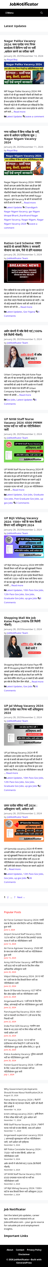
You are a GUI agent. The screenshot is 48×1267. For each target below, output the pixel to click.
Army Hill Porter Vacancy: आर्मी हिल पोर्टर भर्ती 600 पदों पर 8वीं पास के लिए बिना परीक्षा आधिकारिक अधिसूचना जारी (23, 966)
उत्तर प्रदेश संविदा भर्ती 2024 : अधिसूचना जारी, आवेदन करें (20, 807)
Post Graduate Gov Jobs (26, 498)
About (10, 1249)
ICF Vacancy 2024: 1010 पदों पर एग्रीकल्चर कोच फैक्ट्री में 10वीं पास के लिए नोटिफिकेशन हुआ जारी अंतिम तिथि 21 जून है (22, 1043)
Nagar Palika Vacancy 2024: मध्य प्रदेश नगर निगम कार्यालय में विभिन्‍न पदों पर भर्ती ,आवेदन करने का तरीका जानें (20, 46)
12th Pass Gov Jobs (14, 594)
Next (21, 897)
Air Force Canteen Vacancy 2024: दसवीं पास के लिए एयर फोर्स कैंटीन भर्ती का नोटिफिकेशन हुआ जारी (24, 923)
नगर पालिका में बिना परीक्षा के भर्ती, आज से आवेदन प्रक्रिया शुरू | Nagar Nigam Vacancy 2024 (22, 137)
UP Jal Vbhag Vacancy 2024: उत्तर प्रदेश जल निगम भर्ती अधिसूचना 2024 (24, 709)
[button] (41, 13)
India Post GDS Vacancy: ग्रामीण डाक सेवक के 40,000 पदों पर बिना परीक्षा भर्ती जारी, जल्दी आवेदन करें (23, 1029)
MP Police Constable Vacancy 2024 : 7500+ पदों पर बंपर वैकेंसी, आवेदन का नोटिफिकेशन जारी (23, 1153)
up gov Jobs (31, 598)
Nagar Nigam (28, 219)
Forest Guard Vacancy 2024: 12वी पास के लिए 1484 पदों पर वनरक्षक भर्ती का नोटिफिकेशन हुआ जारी (23, 1068)
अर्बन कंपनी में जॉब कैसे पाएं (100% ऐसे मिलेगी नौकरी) (23, 332)
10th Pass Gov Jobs (33, 590)
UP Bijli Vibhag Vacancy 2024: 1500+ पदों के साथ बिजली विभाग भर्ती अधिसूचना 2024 (22, 521)
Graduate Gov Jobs (14, 598)
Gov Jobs (10, 399)
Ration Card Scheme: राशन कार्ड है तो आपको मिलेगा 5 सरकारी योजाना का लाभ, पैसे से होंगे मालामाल (23, 246)
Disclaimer (24, 1254)
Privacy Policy (34, 1249)
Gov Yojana (29, 311)
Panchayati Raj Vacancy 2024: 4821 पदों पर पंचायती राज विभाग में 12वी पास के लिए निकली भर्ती (22, 1015)
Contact (20, 1249)
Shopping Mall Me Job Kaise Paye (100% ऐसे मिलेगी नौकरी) (22, 621)
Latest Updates (14, 116)
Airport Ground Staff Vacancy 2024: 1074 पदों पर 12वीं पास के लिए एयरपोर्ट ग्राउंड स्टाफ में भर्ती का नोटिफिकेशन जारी (23, 937)
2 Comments (22, 502)
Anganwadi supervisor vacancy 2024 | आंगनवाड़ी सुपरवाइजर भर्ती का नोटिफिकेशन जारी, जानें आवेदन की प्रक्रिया (23, 1138)
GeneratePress (24, 1262)
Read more (19, 111)
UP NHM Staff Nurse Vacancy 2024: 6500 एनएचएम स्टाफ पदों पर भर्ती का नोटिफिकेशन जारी (23, 424)
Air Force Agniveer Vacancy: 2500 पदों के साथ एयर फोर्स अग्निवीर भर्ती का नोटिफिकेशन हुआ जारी (23, 951)
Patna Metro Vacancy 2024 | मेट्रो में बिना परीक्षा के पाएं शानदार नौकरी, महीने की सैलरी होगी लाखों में (23, 1103)
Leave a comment (34, 116)
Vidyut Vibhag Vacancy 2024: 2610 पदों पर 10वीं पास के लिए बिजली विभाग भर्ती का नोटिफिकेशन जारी (24, 980)
